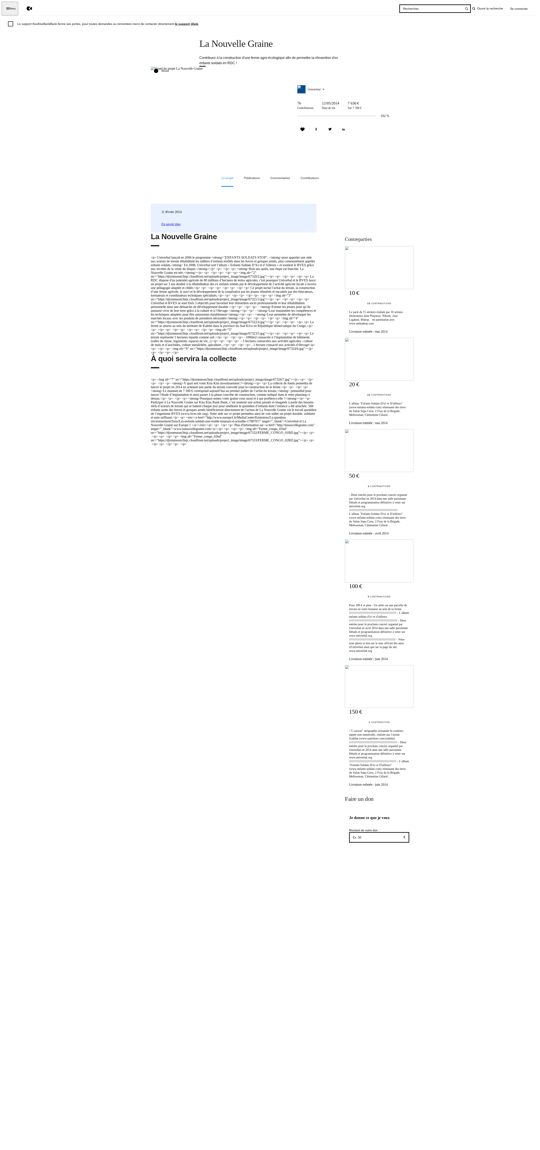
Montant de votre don (363, 830)
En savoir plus (170, 224)
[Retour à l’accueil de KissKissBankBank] (26, 9)
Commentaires (280, 178)
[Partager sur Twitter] (330, 129)
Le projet (227, 178)
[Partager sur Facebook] (316, 129)
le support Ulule (186, 24)
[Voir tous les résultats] (466, 8)
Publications (252, 178)
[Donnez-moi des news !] (302, 129)
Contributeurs (310, 178)
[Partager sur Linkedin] (343, 129)
